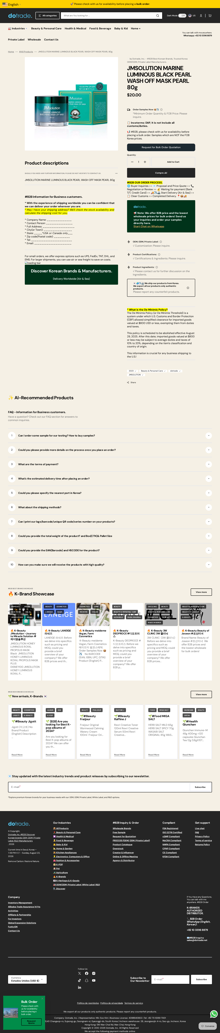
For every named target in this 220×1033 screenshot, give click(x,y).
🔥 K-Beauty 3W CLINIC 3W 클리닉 (157, 632)
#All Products (26, 51)
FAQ (197, 832)
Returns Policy (202, 844)
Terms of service (203, 840)
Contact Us (14, 930)
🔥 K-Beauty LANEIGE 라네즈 (58, 632)
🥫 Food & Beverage (63, 840)
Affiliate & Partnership (19, 914)
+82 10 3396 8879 (203, 35)
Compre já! (161, 172)
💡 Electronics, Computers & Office (71, 856)
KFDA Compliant (171, 856)
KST (18, 853)
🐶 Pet (56, 868)
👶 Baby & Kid (60, 844)
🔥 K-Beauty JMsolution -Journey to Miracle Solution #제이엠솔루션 (23, 635)
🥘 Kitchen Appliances (65, 852)
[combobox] (112, 15)
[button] (201, 15)
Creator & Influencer (123, 852)
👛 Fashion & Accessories (66, 860)
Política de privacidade (111, 1003)
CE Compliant (170, 852)
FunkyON (13, 926)
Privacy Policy (202, 836)
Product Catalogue (122, 844)
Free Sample (119, 832)
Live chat (200, 828)
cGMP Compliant (171, 836)
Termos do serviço (133, 1003)
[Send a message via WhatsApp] (214, 1014)
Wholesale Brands (122, 828)
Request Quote (31, 1022)
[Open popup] (161, 109)
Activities (13, 910)
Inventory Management (20, 902)
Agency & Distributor (124, 860)
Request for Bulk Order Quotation (161, 147)
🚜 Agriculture (60, 872)
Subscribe (201, 979)
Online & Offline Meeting (125, 856)
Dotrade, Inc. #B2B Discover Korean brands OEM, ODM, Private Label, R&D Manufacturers (24, 837)
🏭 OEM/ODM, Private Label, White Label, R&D (76, 884)
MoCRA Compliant (172, 840)
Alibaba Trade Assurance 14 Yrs (24, 906)
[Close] (42, 998)
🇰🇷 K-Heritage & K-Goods (66, 880)
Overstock (118, 848)
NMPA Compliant (171, 844)
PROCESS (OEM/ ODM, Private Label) (131, 840)
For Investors (14, 918)
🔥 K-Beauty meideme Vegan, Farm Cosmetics (92, 633)
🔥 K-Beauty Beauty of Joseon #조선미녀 (195, 632)
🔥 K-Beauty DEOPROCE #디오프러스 (126, 633)
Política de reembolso (88, 1003)
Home (11, 51)
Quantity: (131, 155)
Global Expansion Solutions (22, 922)
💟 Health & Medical (63, 836)
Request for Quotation (124, 836)
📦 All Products (61, 828)
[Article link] (24, 641)
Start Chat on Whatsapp (149, 226)
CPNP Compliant (171, 848)
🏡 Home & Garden (62, 848)
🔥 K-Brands (59, 876)
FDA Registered (170, 828)
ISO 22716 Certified (172, 832)
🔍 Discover (59, 888)
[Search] (158, 15)
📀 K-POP (58, 864)
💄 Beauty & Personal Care (67, 832)
